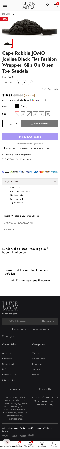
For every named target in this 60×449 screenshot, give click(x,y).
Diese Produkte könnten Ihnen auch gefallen (28, 271)
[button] (30, 100)
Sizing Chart (8, 364)
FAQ (4, 369)
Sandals (36, 369)
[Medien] (55, 32)
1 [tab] (30, 34)
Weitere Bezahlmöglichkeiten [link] (30, 143)
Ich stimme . (32, 329)
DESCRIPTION (11, 181)
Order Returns (9, 374)
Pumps (35, 374)
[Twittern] (24, 82)
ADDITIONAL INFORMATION (18, 223)
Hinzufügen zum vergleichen (17, 154)
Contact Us (7, 358)
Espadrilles (37, 364)
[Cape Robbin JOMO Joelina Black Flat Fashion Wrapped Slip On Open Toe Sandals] (30, 27)
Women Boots (38, 358)
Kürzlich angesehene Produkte (30, 280)
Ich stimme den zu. (31, 148)
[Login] (48, 5)
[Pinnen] (30, 82)
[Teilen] (18, 82)
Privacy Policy (8, 380)
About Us (6, 353)
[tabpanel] (30, 27)
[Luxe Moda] (28, 5)
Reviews (9, 229)
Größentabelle (51, 89)
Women (35, 353)
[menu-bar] (6, 5)
